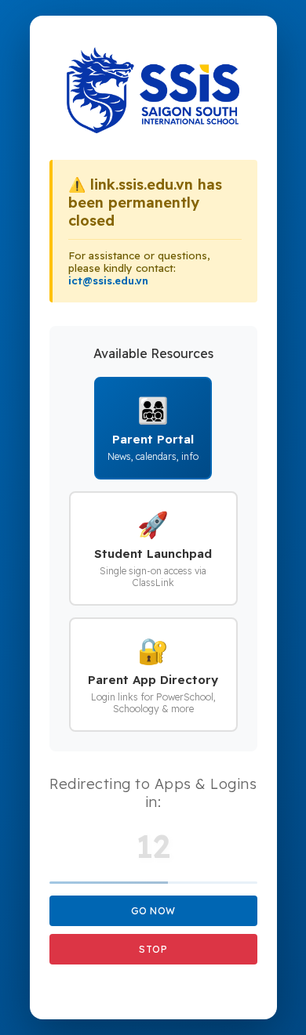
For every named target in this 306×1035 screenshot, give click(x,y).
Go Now (153, 911)
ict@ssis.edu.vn (108, 280)
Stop (153, 949)
